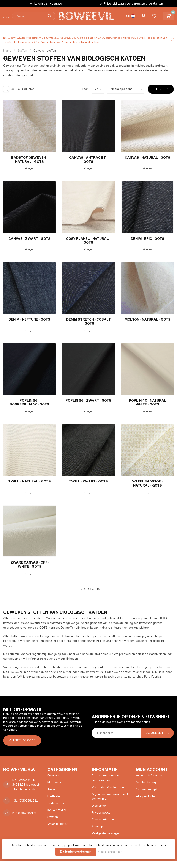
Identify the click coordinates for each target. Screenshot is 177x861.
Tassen (52, 789)
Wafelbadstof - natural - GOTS (147, 483)
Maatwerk (54, 782)
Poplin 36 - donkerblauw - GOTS (29, 402)
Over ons (53, 775)
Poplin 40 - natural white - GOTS (147, 402)
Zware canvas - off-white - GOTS (29, 564)
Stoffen (23, 51)
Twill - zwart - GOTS (88, 481)
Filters (158, 89)
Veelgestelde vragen (106, 833)
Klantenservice (22, 740)
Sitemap (97, 826)
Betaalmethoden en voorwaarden (105, 777)
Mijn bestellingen (147, 782)
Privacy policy (101, 813)
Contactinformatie (104, 819)
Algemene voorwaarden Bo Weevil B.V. (111, 796)
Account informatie (149, 775)
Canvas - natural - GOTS (147, 158)
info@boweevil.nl (24, 813)
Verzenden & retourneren (109, 787)
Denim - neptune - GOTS (29, 319)
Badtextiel (54, 796)
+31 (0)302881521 (25, 800)
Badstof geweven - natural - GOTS (29, 159)
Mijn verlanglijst (146, 789)
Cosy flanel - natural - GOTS (88, 240)
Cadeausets (55, 803)
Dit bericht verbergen (76, 852)
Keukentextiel (56, 810)
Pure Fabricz (152, 677)
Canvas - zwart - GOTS (29, 239)
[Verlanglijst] (154, 16)
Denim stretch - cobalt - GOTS (88, 321)
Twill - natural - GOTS (29, 481)
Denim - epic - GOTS (147, 239)
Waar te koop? (57, 824)
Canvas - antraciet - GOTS (88, 159)
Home (7, 51)
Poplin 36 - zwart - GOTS (88, 400)
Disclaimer (99, 806)
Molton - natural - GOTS (148, 319)
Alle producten (146, 796)
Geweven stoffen (44, 51)
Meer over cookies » (110, 851)
